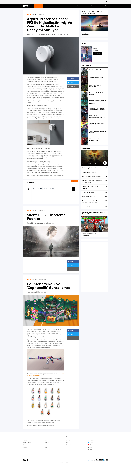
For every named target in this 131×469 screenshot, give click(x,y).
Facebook (92, 440)
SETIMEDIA (33, 2)
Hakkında (25, 440)
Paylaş (72, 78)
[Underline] (38, 188)
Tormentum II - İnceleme (96, 77)
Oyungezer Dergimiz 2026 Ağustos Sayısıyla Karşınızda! (97, 108)
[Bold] (33, 188)
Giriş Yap (68, 440)
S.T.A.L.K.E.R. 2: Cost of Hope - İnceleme (93, 163)
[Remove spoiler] (52, 188)
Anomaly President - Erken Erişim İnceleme (96, 124)
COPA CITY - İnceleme (88, 192)
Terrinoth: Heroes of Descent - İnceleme (98, 132)
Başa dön (74, 181)
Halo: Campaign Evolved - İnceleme (96, 93)
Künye (24, 444)
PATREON (40, 2)
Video (56, 6)
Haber (38, 6)
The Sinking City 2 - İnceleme (97, 69)
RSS (91, 449)
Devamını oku (85, 34)
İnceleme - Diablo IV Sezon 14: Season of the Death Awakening (97, 102)
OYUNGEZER (26, 2)
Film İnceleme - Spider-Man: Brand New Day (97, 139)
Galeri (46, 447)
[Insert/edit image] (46, 188)
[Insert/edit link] (44, 188)
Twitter (91, 442)
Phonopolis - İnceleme (88, 207)
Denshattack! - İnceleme (88, 197)
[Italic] (35, 188)
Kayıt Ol (68, 442)
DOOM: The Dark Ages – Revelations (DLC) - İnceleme (97, 116)
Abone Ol (68, 444)
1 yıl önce (35, 14)
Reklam (25, 447)
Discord (92, 6)
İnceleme (47, 6)
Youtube (92, 444)
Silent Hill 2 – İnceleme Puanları (46, 217)
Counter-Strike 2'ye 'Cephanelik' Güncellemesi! (49, 286)
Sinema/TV (65, 6)
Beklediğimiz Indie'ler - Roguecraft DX (95, 85)
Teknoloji (75, 6)
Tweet (72, 82)
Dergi (83, 6)
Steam (91, 447)
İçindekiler (97, 53)
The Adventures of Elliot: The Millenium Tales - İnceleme (90, 202)
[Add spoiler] (50, 188)
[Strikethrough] (41, 188)
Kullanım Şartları (27, 442)
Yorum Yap (73, 86)
